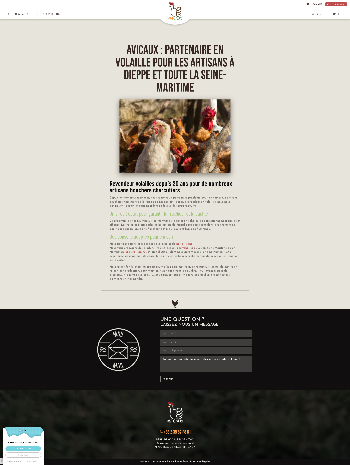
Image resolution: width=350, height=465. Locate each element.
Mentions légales (200, 461)
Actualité (317, 4)
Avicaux (316, 14)
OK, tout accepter (23, 449)
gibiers (131, 251)
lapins (141, 251)
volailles (188, 248)
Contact (337, 14)
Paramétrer (32, 461)
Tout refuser (23, 455)
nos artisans (184, 243)
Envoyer (168, 379)
